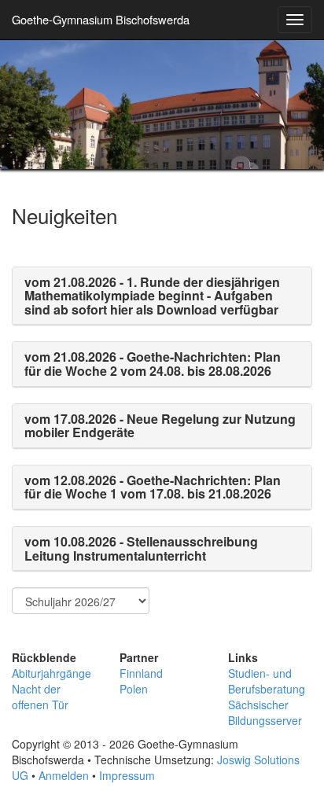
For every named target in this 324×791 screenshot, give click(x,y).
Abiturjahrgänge (51, 673)
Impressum (127, 775)
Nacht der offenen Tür (40, 696)
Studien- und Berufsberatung (266, 681)
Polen (134, 689)
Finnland (141, 673)
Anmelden (64, 775)
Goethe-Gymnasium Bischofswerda (101, 19)
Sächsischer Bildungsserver (265, 712)
